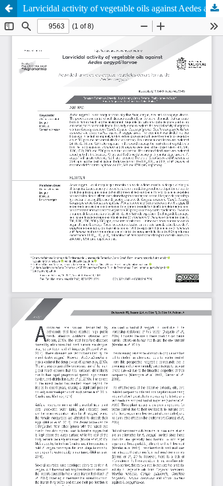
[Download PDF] (214, 8)
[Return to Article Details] (8, 8)
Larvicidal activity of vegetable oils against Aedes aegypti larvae (123, 8)
